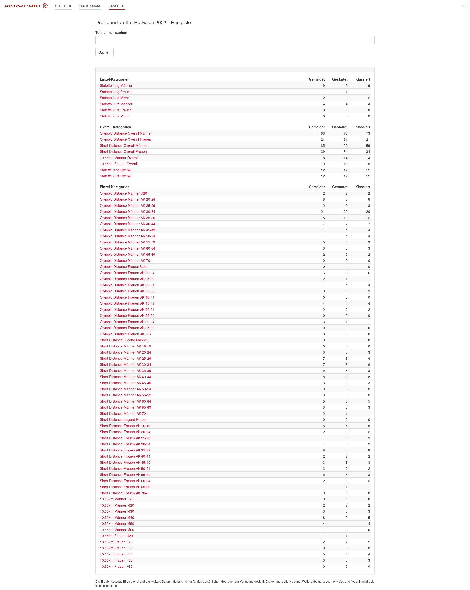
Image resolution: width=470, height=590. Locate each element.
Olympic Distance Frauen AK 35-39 (127, 291)
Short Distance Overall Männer (124, 145)
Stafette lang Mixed (115, 97)
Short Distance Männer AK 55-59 (125, 395)
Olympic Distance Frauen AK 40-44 (127, 297)
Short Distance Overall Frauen (123, 151)
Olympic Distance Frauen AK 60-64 (127, 321)
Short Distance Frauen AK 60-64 (125, 480)
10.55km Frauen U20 (116, 535)
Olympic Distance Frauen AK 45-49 (127, 303)
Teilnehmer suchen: (112, 32)
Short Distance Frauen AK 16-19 (125, 425)
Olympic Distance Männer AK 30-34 (127, 211)
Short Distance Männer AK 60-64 (125, 401)
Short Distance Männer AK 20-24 (125, 352)
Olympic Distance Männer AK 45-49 (127, 229)
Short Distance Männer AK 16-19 (125, 346)
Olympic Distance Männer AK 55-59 (127, 242)
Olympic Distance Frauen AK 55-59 (127, 315)
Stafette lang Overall (115, 169)
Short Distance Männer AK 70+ (124, 413)
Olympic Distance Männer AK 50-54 (127, 235)
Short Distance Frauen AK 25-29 (125, 437)
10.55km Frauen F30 (116, 547)
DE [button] (464, 6)
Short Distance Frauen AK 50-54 (125, 468)
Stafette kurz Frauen (116, 109)
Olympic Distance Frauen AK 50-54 (127, 309)
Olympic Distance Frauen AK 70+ (125, 333)
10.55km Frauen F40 (116, 554)
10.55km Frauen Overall (119, 163)
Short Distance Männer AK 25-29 (125, 358)
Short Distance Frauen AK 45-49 (125, 462)
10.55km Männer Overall (119, 157)
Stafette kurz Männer (116, 103)
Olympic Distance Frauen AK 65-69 (127, 327)
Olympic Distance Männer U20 (123, 193)
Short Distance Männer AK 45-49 (125, 382)
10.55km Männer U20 (117, 499)
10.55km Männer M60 (117, 529)
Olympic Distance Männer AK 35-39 (127, 217)
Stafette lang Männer (116, 85)
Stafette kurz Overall (115, 176)
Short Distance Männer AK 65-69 (125, 407)
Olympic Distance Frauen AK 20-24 (127, 272)
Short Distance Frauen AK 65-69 (125, 486)
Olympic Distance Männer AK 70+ (126, 260)
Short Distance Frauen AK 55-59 (125, 474)
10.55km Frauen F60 (116, 566)
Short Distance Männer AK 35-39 (125, 370)
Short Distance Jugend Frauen (123, 419)
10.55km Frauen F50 (116, 560)
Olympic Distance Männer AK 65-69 (127, 254)
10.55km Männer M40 (117, 517)
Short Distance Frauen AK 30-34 (125, 443)
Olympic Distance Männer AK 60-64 (127, 248)
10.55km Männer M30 (117, 511)
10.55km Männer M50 (117, 523)
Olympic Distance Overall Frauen (125, 139)
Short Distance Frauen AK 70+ (123, 492)
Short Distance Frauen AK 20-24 (125, 431)
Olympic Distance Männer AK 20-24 (127, 199)
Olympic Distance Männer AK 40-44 (127, 223)
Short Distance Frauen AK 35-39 (125, 450)
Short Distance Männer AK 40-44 (125, 376)
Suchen (104, 52)
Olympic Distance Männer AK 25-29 (127, 205)
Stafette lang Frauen (116, 91)
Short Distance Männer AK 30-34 (125, 364)
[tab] (235, 69)
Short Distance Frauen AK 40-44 (125, 456)
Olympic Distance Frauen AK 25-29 (127, 278)
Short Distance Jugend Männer (124, 339)
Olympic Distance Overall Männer (126, 133)
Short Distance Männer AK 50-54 (125, 388)
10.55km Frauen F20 (116, 541)
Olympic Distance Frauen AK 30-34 (127, 284)
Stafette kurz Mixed (115, 116)
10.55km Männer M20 (117, 505)
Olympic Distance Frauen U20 (123, 266)
